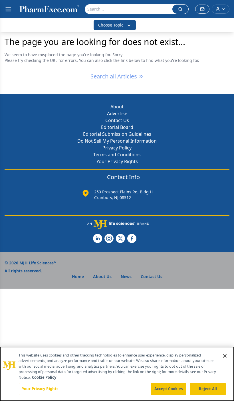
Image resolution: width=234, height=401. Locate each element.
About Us (102, 276)
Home (78, 276)
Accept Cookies (168, 388)
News (126, 276)
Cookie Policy (44, 377)
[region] (117, 374)
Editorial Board (117, 127)
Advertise (117, 113)
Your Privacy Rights (117, 161)
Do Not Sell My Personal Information (117, 141)
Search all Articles (113, 76)
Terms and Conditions (117, 154)
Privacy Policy (117, 148)
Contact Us (117, 120)
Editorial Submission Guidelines (117, 134)
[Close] (225, 356)
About (117, 107)
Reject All (208, 388)
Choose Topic (110, 25)
